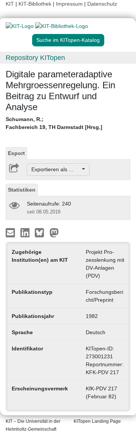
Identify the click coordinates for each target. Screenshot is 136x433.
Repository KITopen (35, 57)
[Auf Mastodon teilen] (54, 232)
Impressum (69, 4)
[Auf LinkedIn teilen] (26, 232)
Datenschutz (102, 4)
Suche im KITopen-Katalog (68, 40)
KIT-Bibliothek (36, 4)
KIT (10, 4)
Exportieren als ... (56, 169)
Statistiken (22, 190)
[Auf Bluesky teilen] (41, 232)
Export (16, 153)
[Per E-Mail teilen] (11, 232)
